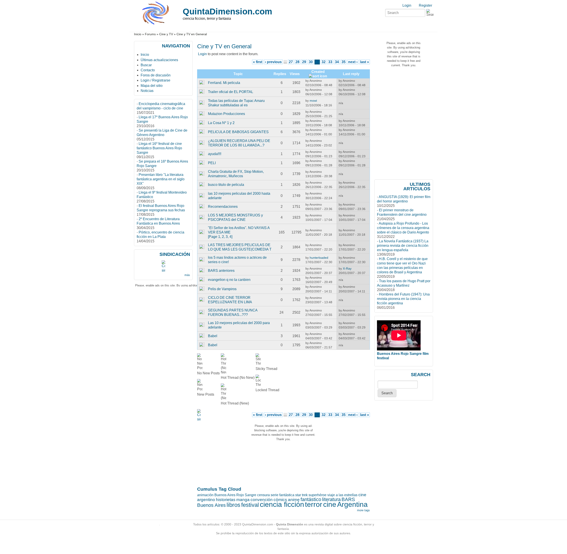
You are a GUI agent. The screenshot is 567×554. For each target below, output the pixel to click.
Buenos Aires (211, 505)
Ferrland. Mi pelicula (224, 83)
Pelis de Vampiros (222, 289)
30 (311, 62)
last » (364, 62)
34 (337, 62)
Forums (150, 34)
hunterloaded (319, 257)
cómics (280, 499)
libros (233, 505)
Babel (212, 336)
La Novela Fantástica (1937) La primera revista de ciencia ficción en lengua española (402, 245)
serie (274, 495)
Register (425, 5)
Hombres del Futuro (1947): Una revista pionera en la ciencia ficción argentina (403, 298)
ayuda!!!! (214, 154)
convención (261, 499)
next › (352, 62)
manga (243, 499)
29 (304, 62)
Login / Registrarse (155, 80)
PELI (212, 163)
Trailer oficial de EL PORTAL (230, 92)
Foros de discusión (156, 75)
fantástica (286, 495)
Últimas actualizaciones (159, 60)
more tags (363, 510)
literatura (331, 499)
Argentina (352, 504)
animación (205, 495)
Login (406, 5)
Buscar (146, 65)
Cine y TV (166, 34)
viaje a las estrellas (342, 495)
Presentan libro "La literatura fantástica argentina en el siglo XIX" (160, 179)
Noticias (147, 91)
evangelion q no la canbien (229, 280)
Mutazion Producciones (226, 114)
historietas (225, 499)
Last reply (351, 74)
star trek (301, 495)
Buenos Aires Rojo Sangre (235, 495)
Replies (280, 74)
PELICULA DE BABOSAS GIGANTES (238, 132)
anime (294, 499)
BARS (348, 499)
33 (330, 62)
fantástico (311, 499)
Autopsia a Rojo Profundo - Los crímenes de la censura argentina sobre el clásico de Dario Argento (403, 228)
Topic (238, 74)
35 (344, 62)
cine (329, 504)
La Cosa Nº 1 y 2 (221, 123)
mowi (313, 100)
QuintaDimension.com (227, 11)
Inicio (137, 34)
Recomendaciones (223, 206)
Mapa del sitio (152, 85)
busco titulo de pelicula (226, 185)
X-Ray (347, 268)
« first (257, 62)
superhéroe (317, 495)
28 (297, 62)
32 (324, 62)
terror (313, 504)
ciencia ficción (282, 504)
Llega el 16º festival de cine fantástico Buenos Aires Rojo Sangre (159, 148)
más (187, 275)
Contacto (148, 70)
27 (291, 62)
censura (263, 495)
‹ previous (273, 62)
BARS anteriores (221, 270)
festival (250, 505)
